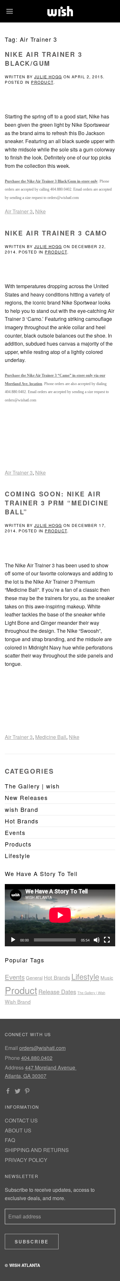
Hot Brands (57, 977)
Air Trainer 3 (19, 211)
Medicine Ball (50, 737)
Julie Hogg (48, 76)
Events (15, 977)
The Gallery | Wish (91, 992)
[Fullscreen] (107, 940)
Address (14, 1067)
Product (42, 82)
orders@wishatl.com (42, 1048)
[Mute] (96, 940)
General (34, 977)
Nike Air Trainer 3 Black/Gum (43, 58)
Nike (40, 211)
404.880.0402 (36, 1058)
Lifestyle (85, 976)
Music (106, 977)
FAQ (10, 1140)
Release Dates (57, 991)
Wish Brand (18, 1001)
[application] (60, 915)
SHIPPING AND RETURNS (37, 1150)
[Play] (13, 940)
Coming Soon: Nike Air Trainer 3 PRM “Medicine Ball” (57, 502)
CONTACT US (21, 1120)
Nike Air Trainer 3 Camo (56, 232)
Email (11, 1048)
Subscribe (32, 1241)
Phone (12, 1058)
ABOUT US (18, 1130)
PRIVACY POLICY (26, 1160)
